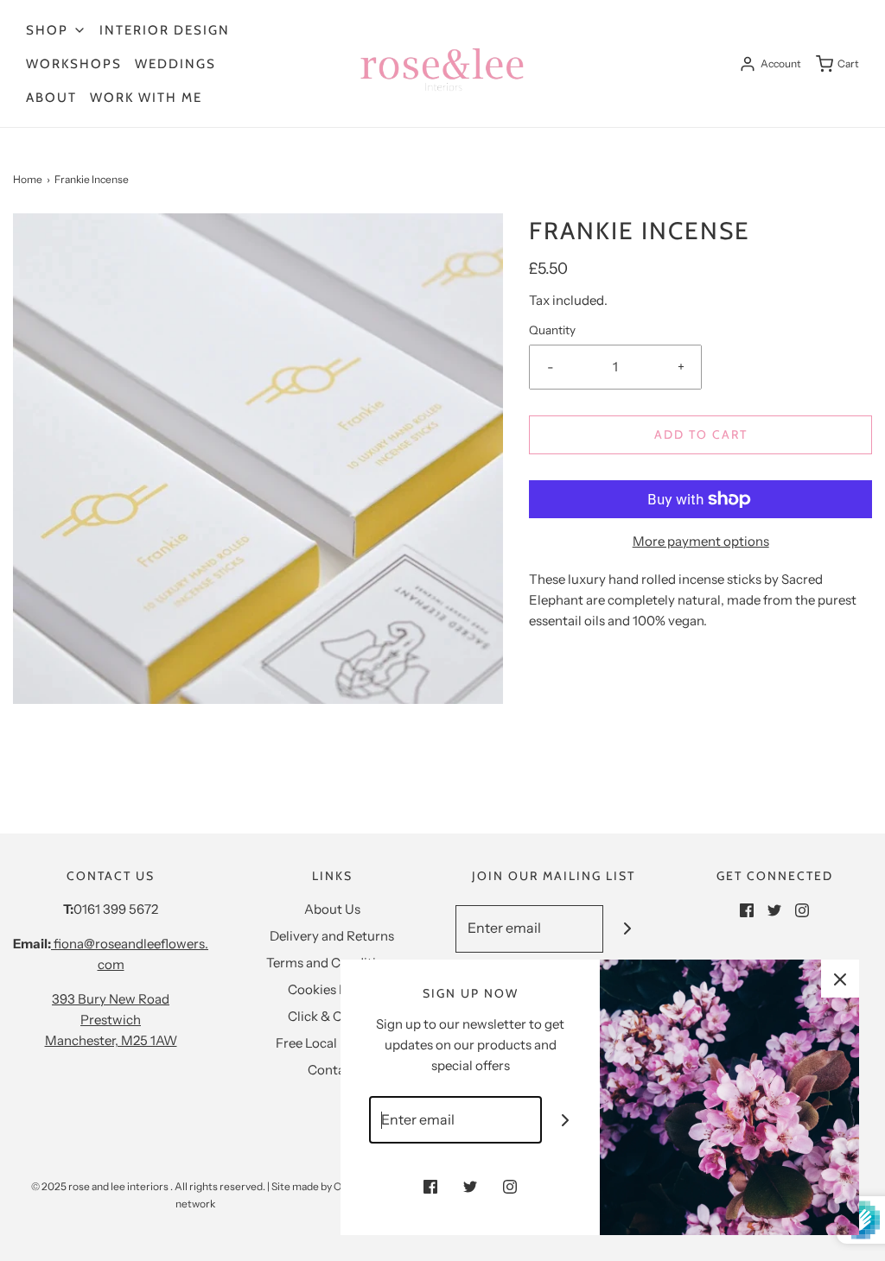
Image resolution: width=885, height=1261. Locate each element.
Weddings (175, 64)
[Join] (627, 929)
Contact (332, 1069)
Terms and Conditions (332, 962)
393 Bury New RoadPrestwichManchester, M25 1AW (111, 1020)
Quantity (552, 330)
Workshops (74, 64)
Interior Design (164, 30)
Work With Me (146, 97)
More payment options (701, 541)
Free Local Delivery (332, 1043)
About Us (332, 909)
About (51, 97)
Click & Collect (332, 1016)
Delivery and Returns (332, 936)
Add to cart (701, 434)
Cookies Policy (332, 989)
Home (27, 179)
